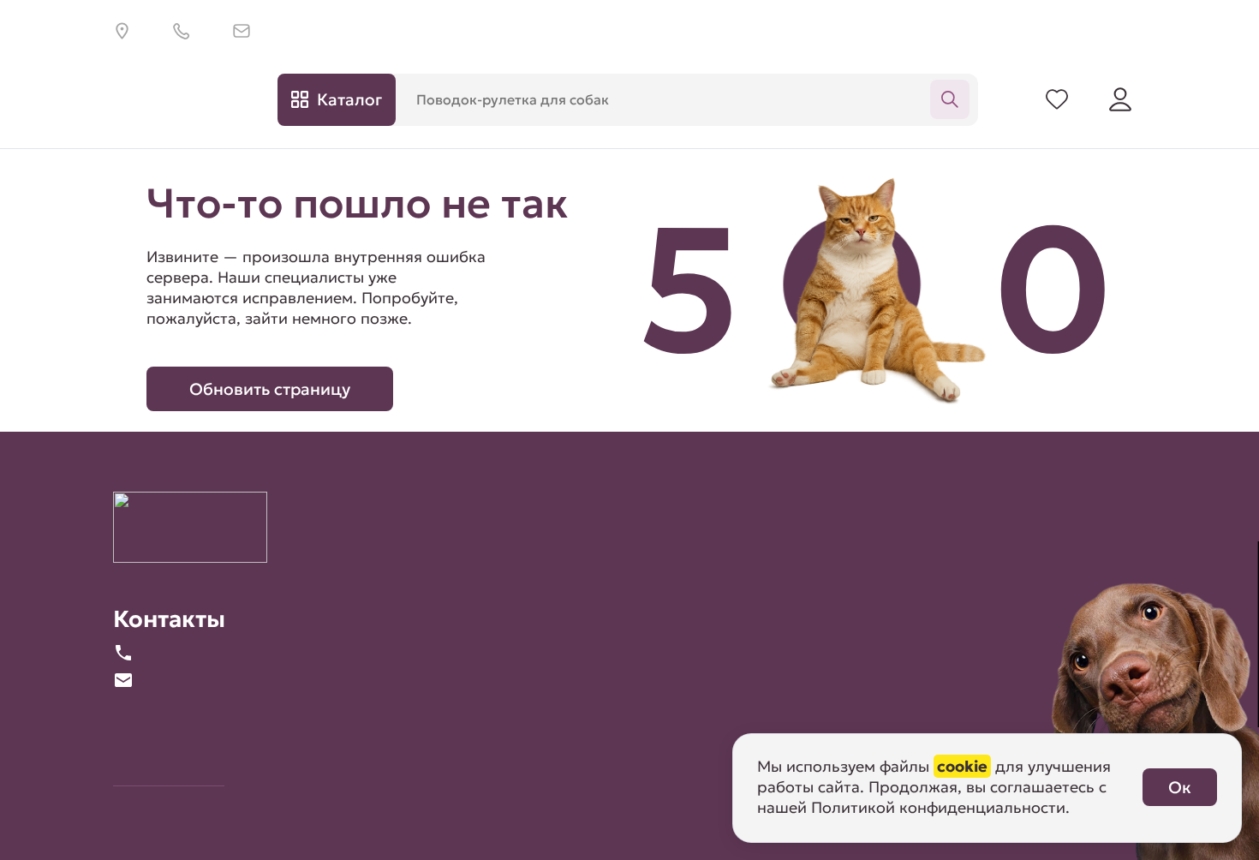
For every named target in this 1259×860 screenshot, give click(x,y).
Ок (1179, 787)
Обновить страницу (269, 389)
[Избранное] (1057, 99)
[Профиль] (1120, 99)
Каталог (349, 99)
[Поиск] (950, 99)
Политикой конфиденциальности (938, 807)
